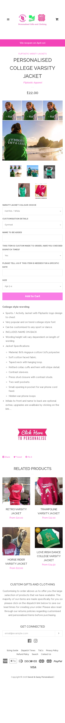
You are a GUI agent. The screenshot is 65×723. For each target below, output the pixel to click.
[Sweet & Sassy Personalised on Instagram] (36, 641)
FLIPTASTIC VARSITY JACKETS (32, 54)
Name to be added (12, 232)
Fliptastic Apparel (32, 82)
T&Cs (40, 650)
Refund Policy (23, 654)
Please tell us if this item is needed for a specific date (30, 265)
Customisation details (15, 219)
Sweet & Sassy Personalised (40, 677)
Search (35, 654)
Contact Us (46, 654)
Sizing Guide (12, 650)
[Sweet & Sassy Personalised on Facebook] (30, 641)
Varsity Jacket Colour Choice (19, 205)
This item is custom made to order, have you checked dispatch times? (32, 248)
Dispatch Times (28, 650)
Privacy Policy (52, 650)
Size (4, 280)
